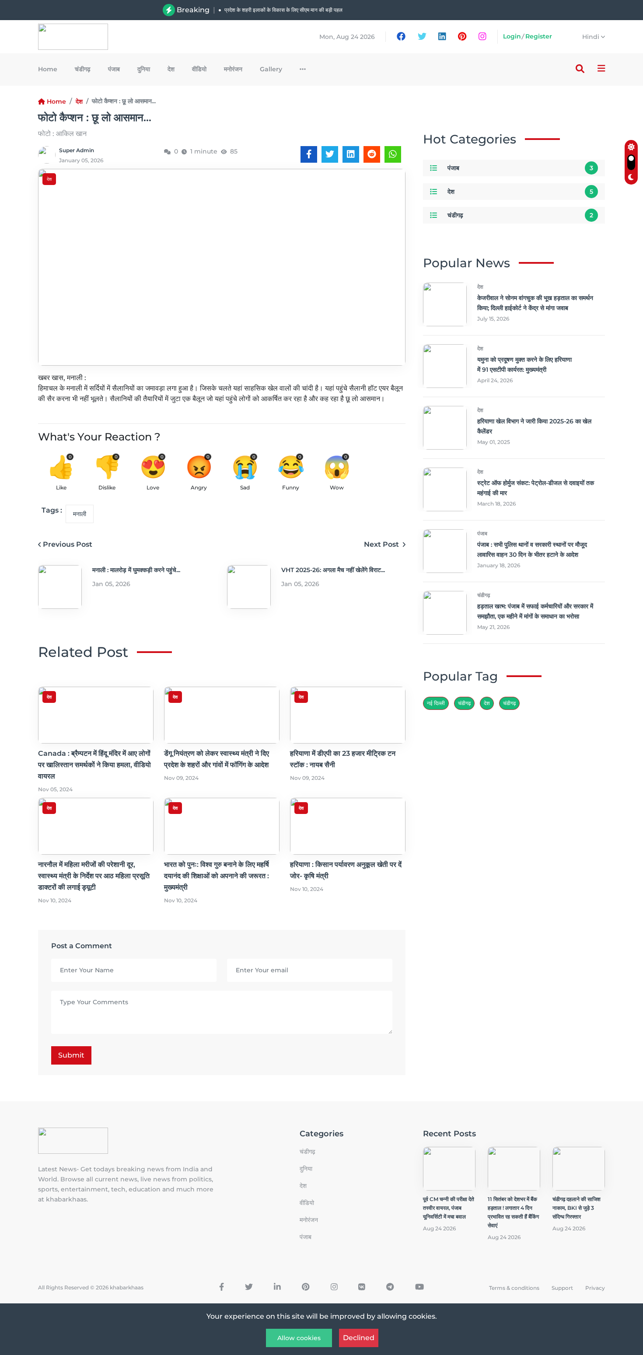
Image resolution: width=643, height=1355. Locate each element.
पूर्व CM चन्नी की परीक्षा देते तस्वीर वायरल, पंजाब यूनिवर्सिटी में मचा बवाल (448, 1208)
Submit (71, 1055)
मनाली (79, 514)
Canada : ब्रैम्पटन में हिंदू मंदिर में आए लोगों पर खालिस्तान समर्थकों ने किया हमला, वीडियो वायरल (315, 13)
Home (47, 69)
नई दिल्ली (436, 703)
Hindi (591, 37)
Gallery (271, 69)
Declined (358, 1338)
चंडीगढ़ (83, 69)
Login (512, 36)
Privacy (595, 1288)
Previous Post (67, 544)
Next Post (382, 544)
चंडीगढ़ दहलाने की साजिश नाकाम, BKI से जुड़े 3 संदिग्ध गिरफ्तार (576, 1208)
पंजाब (114, 69)
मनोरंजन (233, 69)
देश (171, 69)
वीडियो (199, 69)
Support (562, 1288)
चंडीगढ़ (509, 703)
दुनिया (143, 69)
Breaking (193, 10)
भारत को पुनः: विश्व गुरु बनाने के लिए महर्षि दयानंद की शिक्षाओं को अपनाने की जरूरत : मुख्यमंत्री (216, 875)
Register (538, 36)
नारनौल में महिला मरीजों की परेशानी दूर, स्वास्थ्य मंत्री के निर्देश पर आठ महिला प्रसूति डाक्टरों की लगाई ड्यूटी (94, 875)
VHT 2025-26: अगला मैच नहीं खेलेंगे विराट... (333, 570)
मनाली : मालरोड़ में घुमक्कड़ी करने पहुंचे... (136, 570)
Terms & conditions (514, 1288)
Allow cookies (299, 1338)
